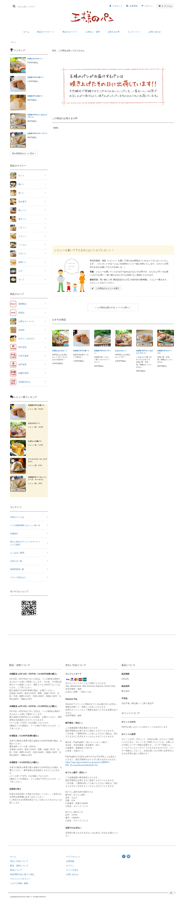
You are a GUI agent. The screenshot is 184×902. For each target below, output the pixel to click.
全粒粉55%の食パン (35, 96)
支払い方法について (19, 861)
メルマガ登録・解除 (19, 883)
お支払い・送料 (93, 31)
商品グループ (68, 31)
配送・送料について (19, 865)
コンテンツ (132, 31)
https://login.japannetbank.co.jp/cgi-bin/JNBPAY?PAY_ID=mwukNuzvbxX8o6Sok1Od (87, 763)
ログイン (149, 5)
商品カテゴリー (44, 31)
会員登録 (134, 5)
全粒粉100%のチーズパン (37, 133)
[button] (106, 288)
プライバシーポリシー (20, 878)
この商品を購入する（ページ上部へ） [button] (113, 307)
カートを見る (72, 869)
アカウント (117, 5)
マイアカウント (73, 856)
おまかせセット (121, 350)
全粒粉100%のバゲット (102, 351)
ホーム (26, 31)
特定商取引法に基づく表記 (22, 874)
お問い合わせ (155, 31)
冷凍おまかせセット (35, 58)
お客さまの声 (114, 31)
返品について (16, 869)
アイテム (167, 6)
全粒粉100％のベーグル (164, 351)
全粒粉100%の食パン (35, 77)
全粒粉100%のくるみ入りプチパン (37, 115)
